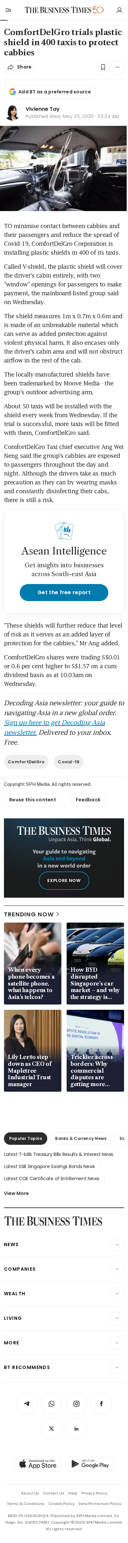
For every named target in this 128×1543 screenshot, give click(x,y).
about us (30, 1493)
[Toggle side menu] (8, 10)
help (72, 1493)
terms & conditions (26, 1503)
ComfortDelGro (26, 762)
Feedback (88, 799)
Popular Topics (25, 1138)
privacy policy (94, 1493)
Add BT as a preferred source (54, 91)
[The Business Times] (58, 10)
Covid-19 (68, 762)
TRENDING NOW (29, 914)
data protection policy (99, 1503)
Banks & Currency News (80, 1138)
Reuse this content (32, 799)
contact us (53, 1493)
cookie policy (62, 1503)
